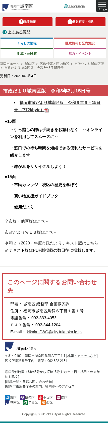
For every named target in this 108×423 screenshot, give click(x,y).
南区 (64, 397)
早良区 (33, 402)
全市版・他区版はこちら (27, 221)
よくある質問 (19, 32)
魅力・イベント (80, 53)
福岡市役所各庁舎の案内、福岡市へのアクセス (40, 386)
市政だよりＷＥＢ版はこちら (31, 232)
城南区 (15, 402)
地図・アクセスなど (82, 356)
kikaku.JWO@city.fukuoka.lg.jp (54, 332)
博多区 (30, 397)
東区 (13, 397)
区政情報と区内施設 (80, 43)
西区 (49, 402)
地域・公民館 (27, 53)
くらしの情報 (27, 43)
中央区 (48, 397)
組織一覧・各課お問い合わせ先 (29, 381)
